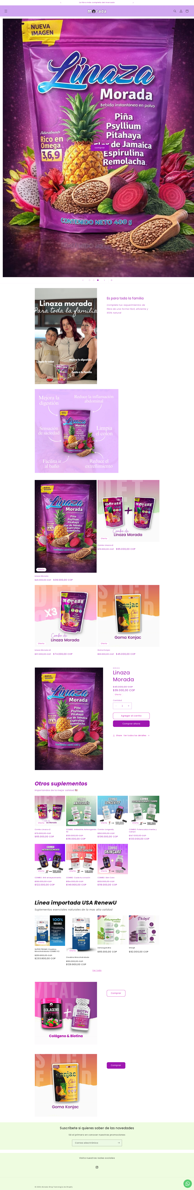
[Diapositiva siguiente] (104, 280)
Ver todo (96, 970)
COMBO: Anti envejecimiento (48, 878)
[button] (6, 11)
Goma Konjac (104, 650)
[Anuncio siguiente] (133, 2)
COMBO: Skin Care (106, 878)
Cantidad (117, 700)
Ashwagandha (104, 948)
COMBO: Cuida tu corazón (78, 878)
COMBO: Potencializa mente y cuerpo (143, 830)
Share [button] (119, 735)
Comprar (116, 993)
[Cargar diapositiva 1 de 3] (89, 280)
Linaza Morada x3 (43, 650)
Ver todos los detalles (135, 735)
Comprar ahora (131, 723)
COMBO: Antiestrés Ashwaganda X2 (81, 830)
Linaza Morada (41, 576)
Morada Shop (47, 1187)
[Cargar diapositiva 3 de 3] (98, 280)
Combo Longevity (106, 829)
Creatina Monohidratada (77, 957)
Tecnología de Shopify (63, 1187)
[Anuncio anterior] (61, 2)
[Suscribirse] (119, 1143)
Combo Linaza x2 (105, 545)
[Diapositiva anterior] (83, 280)
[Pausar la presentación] (111, 280)
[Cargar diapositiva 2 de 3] (94, 280)
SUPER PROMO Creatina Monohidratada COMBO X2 (47, 950)
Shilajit (132, 948)
